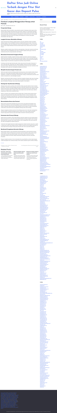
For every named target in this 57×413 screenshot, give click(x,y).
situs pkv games (42, 52)
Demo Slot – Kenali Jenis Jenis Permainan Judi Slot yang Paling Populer (6, 153)
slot (8, 397)
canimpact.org (42, 153)
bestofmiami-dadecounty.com (45, 295)
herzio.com (42, 185)
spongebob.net (42, 202)
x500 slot (14, 396)
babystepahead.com (43, 267)
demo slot (5, 397)
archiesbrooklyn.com (43, 121)
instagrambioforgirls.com (44, 225)
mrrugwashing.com (43, 243)
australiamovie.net (43, 68)
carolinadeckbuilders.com (44, 93)
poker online (9, 407)
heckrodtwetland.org (43, 136)
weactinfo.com (42, 229)
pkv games (42, 42)
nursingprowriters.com (44, 254)
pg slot (11, 396)
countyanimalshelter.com (44, 264)
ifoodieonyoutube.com (44, 296)
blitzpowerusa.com (43, 220)
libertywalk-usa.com (43, 67)
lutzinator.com (42, 352)
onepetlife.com (42, 366)
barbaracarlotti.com (43, 158)
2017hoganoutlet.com (43, 178)
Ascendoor (41, 411)
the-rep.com (42, 96)
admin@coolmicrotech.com (10, 25)
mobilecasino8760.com (44, 141)
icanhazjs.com (42, 152)
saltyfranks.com (42, 97)
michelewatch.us (43, 74)
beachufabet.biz (42, 368)
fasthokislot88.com (43, 335)
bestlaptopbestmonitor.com (44, 130)
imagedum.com (42, 361)
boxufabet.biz (42, 371)
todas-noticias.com (43, 188)
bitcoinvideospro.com (43, 197)
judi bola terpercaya (10, 404)
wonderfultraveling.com (44, 114)
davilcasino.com (42, 308)
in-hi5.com (42, 186)
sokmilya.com (42, 383)
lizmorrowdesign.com (43, 356)
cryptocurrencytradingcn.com (45, 258)
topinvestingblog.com (43, 94)
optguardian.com (43, 306)
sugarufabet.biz (42, 370)
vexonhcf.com (42, 82)
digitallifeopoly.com (43, 301)
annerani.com (42, 98)
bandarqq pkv (11, 401)
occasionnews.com (43, 272)
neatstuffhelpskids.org (43, 110)
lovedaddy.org (42, 241)
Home (12, 16)
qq (40, 55)
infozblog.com (42, 123)
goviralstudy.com (43, 154)
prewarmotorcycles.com (44, 85)
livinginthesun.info (43, 193)
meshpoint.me (42, 201)
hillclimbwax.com (43, 270)
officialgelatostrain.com (44, 363)
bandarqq (41, 56)
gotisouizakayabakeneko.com (45, 200)
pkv (40, 41)
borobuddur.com (43, 315)
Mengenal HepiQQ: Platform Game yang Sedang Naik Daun (19, 153)
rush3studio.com (43, 183)
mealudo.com (42, 237)
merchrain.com (42, 380)
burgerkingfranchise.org (44, 208)
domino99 (15, 400)
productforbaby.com (43, 212)
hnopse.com (42, 271)
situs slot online (12, 402)
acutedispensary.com (43, 256)
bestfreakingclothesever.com (45, 251)
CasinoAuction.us (43, 144)
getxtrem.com (42, 228)
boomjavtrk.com (42, 385)
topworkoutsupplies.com (44, 298)
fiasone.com (42, 235)
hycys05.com (42, 222)
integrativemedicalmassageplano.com (46, 242)
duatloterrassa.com (43, 348)
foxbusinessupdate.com (44, 240)
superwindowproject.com (44, 150)
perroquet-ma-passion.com (44, 376)
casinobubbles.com (43, 302)
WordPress (48, 411)
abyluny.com (42, 384)
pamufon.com (42, 349)
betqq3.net (42, 142)
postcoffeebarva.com (43, 206)
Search (41, 19)
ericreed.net (42, 139)
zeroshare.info (42, 101)
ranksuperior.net (42, 266)
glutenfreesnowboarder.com (44, 355)
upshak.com (42, 247)
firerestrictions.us (43, 120)
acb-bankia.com (42, 244)
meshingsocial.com (43, 230)
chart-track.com (42, 113)
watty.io (41, 192)
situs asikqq (42, 53)
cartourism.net (42, 155)
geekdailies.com (42, 379)
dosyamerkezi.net (43, 87)
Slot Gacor (22, 16)
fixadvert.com (42, 79)
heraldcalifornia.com (43, 330)
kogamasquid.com (43, 165)
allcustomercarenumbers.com (45, 339)
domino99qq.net (43, 180)
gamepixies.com (42, 333)
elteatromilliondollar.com (44, 207)
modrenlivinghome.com (44, 377)
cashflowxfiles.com (43, 226)
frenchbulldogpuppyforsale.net (45, 164)
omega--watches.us (43, 75)
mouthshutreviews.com (44, 299)
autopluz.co (42, 80)
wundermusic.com (43, 316)
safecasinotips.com (43, 336)
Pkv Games (17, 16)
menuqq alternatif (4, 392)
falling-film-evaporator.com (44, 252)
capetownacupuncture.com (44, 196)
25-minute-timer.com (43, 319)
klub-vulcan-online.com (44, 342)
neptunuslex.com (43, 72)
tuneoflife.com (42, 277)
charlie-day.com (42, 238)
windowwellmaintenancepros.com (45, 278)
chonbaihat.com (42, 124)
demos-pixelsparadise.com (44, 83)
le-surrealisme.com (43, 88)
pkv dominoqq (42, 44)
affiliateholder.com (43, 279)
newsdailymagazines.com (44, 288)
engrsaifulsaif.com (43, 321)
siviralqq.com (42, 249)
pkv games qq (7, 395)
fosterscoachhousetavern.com (45, 214)
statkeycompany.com (43, 92)
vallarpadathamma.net (43, 209)
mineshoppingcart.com (44, 297)
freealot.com (42, 326)
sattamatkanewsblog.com (44, 257)
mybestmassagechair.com (44, 138)
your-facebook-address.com (45, 375)
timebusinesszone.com (44, 275)
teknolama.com (42, 211)
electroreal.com (42, 294)
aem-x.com (42, 310)
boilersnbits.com (43, 216)
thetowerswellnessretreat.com (45, 362)
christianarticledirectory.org (44, 169)
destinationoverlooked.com (44, 268)
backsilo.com (42, 248)
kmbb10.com (42, 227)
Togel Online (38, 16)
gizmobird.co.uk (42, 69)
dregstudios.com (43, 109)
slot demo (41, 51)
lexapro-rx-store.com (43, 162)
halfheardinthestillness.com (44, 137)
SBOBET (26, 16)
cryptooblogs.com (43, 311)
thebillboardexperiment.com (44, 367)
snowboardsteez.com (43, 224)
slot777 (2, 408)
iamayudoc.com (42, 324)
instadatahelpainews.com (44, 378)
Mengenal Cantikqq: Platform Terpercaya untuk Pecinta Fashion (32, 153)
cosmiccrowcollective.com (44, 198)
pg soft (17, 395)
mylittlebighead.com (43, 325)
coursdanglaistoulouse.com (44, 71)
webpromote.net (42, 126)
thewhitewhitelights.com (44, 134)
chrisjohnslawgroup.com (44, 341)
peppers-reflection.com (44, 276)
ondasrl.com (42, 353)
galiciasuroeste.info (43, 107)
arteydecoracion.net (43, 128)
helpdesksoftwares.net (43, 284)
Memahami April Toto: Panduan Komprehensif (48, 34)
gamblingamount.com (43, 269)
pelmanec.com (42, 179)
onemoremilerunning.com (44, 223)
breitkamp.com (42, 343)
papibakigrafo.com (43, 151)
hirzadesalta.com (43, 300)
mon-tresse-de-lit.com (43, 369)
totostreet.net (42, 307)
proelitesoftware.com (43, 338)
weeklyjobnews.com (43, 263)
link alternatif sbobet (10, 403)
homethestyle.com (43, 313)
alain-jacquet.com (43, 199)
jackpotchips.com (43, 337)
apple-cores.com (43, 156)
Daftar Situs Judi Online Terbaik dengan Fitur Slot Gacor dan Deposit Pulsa (23, 7)
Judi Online (44, 16)
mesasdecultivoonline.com (44, 215)
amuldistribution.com (43, 314)
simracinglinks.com (43, 86)
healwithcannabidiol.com (44, 357)
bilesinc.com (42, 102)
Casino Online (32, 16)
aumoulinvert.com (43, 148)
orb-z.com (42, 213)
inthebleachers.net (43, 161)
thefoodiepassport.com (44, 149)
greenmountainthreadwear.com (45, 255)
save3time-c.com (43, 81)
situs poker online (43, 49)
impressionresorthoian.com (44, 250)
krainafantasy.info (43, 187)
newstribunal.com (43, 287)
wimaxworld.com (43, 116)
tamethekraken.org (43, 351)
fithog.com (42, 129)
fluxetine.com (42, 140)
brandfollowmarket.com (44, 262)
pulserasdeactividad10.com (44, 157)
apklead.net (42, 386)
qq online (41, 43)
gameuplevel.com (43, 312)
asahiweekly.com (43, 327)
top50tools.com (42, 95)
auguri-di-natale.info (43, 73)
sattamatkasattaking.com (44, 365)
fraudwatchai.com (43, 309)
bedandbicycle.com (43, 329)
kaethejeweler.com (43, 364)
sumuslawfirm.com (43, 253)
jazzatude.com (42, 99)
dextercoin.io (42, 168)
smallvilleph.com (43, 106)
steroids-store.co (43, 127)
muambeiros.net (42, 122)
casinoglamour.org (43, 167)
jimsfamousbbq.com (43, 66)
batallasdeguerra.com (43, 108)
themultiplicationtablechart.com (45, 166)
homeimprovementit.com (44, 286)
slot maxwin (7, 396)
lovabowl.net (42, 285)
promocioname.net (43, 115)
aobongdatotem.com (43, 292)
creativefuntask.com (43, 320)
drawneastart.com (43, 334)
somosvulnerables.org (43, 347)
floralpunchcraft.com (43, 234)
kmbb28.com (42, 381)
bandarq (2, 396)
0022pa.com (42, 100)
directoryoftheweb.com (44, 181)
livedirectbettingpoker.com (44, 239)
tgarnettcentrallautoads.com (44, 78)
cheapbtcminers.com (43, 322)
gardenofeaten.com (43, 221)
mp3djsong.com (42, 70)
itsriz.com (41, 194)
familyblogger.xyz (43, 340)
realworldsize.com (43, 210)
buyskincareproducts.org (44, 163)
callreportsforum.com (43, 382)
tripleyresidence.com (43, 344)
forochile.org (42, 112)
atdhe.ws (41, 135)
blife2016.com (42, 354)
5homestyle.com (43, 170)
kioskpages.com (42, 358)
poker (41, 57)
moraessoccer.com (43, 111)
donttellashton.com (43, 182)
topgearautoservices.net (44, 372)
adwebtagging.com (43, 265)
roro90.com (42, 184)
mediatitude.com (43, 84)
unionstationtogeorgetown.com (45, 323)
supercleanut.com (43, 328)
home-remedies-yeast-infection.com (46, 293)
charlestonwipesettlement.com (45, 261)
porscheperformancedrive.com (45, 350)
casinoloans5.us (42, 143)
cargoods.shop (42, 195)
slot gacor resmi (10, 398)
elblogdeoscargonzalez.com (45, 125)
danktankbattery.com (43, 236)
